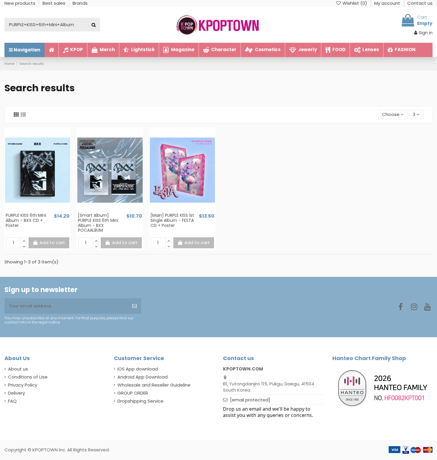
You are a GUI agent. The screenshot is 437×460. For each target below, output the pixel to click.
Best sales (55, 3)
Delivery (16, 393)
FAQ (12, 401)
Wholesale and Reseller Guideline (154, 385)
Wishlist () (354, 3)
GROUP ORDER (132, 393)
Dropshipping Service (140, 401)
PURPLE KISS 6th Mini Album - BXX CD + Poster (26, 220)
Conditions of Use (28, 377)
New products (20, 3)
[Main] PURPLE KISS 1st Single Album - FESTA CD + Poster (172, 220)
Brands (80, 3)
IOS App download (137, 369)
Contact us (420, 3)
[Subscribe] (134, 306)
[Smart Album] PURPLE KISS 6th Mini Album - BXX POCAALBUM (98, 222)
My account (387, 3)
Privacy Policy (22, 385)
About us (18, 369)
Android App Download (142, 377)
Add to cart (52, 242)
